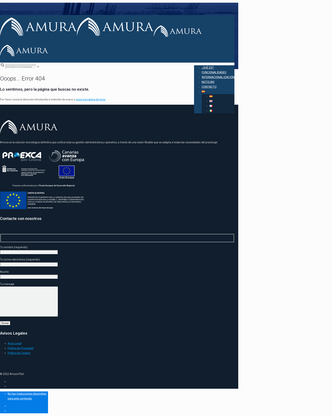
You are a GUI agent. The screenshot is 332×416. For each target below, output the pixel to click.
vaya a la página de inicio (91, 99)
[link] (38, 66)
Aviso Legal (15, 343)
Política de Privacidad (20, 348)
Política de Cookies (19, 353)
